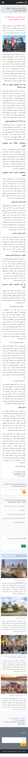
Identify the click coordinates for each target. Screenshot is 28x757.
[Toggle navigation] (3, 2)
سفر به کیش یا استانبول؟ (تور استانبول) (18, 695)
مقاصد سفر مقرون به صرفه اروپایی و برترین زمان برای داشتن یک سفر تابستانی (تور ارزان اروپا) (14, 656)
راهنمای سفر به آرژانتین (21, 618)
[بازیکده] (21, 2)
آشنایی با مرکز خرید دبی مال (20, 580)
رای (24, 492)
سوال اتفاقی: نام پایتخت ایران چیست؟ (16, 538)
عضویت (23, 744)
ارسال (23, 546)
